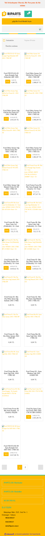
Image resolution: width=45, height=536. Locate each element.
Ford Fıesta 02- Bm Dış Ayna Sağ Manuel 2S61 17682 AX (33, 299)
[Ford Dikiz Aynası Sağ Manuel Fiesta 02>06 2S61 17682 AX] (11, 173)
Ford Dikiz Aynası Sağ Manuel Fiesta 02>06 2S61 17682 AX (11, 187)
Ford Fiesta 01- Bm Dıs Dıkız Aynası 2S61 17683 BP (11, 336)
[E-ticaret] (22, 534)
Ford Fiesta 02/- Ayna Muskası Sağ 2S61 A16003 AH (34, 373)
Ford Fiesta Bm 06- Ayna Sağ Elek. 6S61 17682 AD (11, 373)
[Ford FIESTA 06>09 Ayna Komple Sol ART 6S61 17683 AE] (11, 434)
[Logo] (11, 14)
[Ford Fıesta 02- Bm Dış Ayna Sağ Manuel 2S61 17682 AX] (33, 285)
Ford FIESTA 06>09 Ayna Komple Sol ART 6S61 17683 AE (11, 448)
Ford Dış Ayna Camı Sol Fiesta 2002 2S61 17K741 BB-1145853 (33, 410)
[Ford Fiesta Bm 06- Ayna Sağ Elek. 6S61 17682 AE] (33, 322)
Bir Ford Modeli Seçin (23, 21)
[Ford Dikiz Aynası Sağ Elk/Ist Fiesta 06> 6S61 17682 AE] (11, 136)
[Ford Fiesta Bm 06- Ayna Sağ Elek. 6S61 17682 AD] (11, 360)
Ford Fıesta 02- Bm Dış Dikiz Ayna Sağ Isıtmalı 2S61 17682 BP (11, 299)
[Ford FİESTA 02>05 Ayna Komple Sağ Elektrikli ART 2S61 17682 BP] (11, 61)
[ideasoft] (9, 534)
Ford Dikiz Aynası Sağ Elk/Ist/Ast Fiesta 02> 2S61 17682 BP (11, 112)
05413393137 (9, 522)
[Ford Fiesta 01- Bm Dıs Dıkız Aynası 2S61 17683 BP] (11, 322)
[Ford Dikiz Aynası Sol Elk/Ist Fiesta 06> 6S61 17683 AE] (33, 99)
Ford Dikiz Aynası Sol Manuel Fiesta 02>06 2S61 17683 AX (34, 150)
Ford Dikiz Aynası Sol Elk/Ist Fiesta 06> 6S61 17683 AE (34, 112)
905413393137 (9, 518)
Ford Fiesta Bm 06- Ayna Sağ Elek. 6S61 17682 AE (33, 336)
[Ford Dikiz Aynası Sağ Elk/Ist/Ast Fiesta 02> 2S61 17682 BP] (11, 99)
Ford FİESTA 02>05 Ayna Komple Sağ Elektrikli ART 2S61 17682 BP (11, 76)
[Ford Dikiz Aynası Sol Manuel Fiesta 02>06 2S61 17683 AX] (33, 136)
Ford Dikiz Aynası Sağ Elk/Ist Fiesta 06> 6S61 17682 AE (11, 150)
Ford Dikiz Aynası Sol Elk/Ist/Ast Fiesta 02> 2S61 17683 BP (34, 75)
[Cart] (28, 14)
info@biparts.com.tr (11, 526)
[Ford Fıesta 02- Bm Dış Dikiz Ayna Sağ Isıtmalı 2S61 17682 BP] (11, 285)
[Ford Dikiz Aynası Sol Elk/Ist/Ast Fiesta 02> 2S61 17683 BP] (33, 61)
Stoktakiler (10, 40)
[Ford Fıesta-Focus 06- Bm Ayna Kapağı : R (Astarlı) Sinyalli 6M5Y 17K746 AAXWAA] (11, 397)
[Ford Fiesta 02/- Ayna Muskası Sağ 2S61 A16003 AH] (33, 360)
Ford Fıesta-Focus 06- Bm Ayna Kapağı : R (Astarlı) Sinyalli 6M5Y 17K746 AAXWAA (11, 412)
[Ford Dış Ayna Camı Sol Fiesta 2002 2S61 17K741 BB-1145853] (33, 397)
